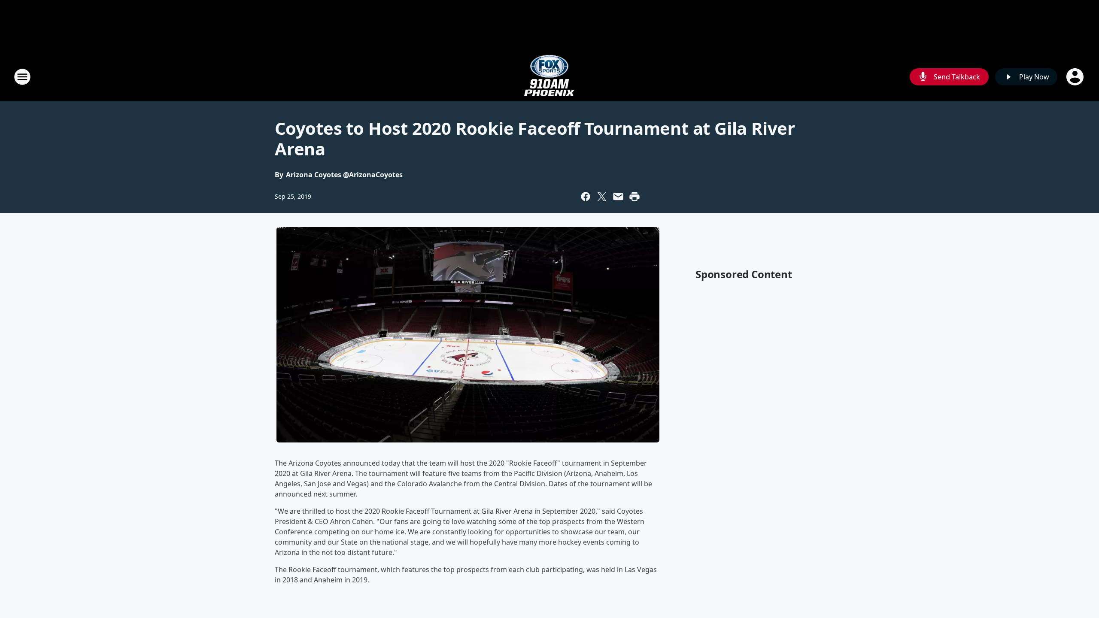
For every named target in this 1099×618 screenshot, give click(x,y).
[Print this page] (634, 197)
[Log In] (1075, 76)
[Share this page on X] (602, 197)
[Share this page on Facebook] (586, 197)
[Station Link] (549, 76)
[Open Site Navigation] (22, 76)
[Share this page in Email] (618, 197)
